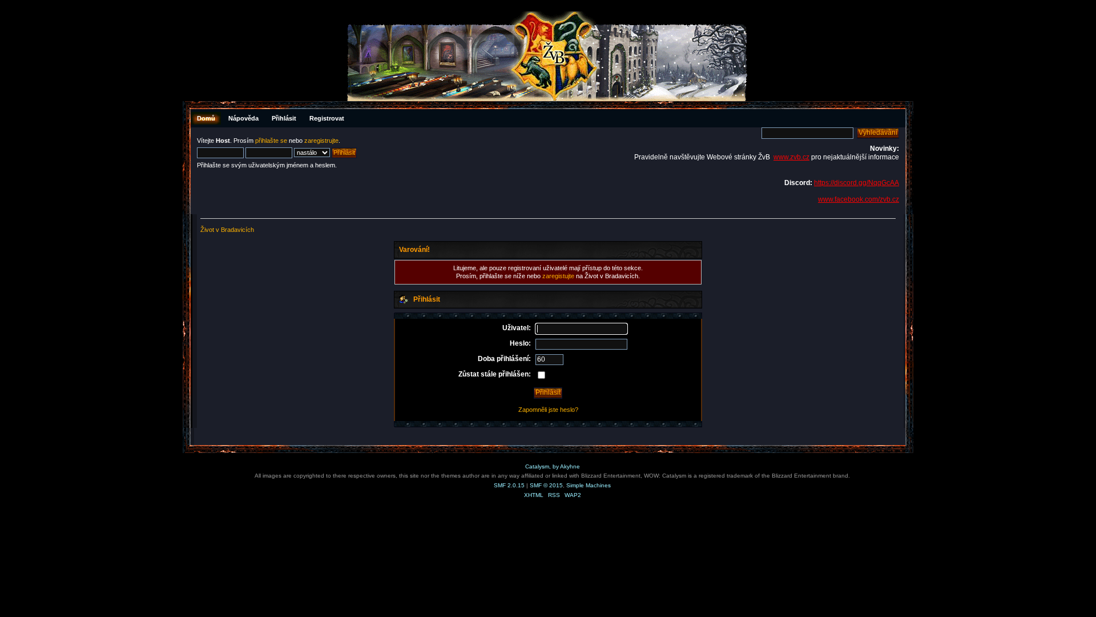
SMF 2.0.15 (509, 485)
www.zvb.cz (791, 157)
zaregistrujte (321, 140)
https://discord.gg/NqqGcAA (856, 183)
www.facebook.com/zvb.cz (858, 199)
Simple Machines (588, 485)
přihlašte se (271, 140)
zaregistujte (558, 276)
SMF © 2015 (546, 485)
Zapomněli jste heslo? (548, 409)
